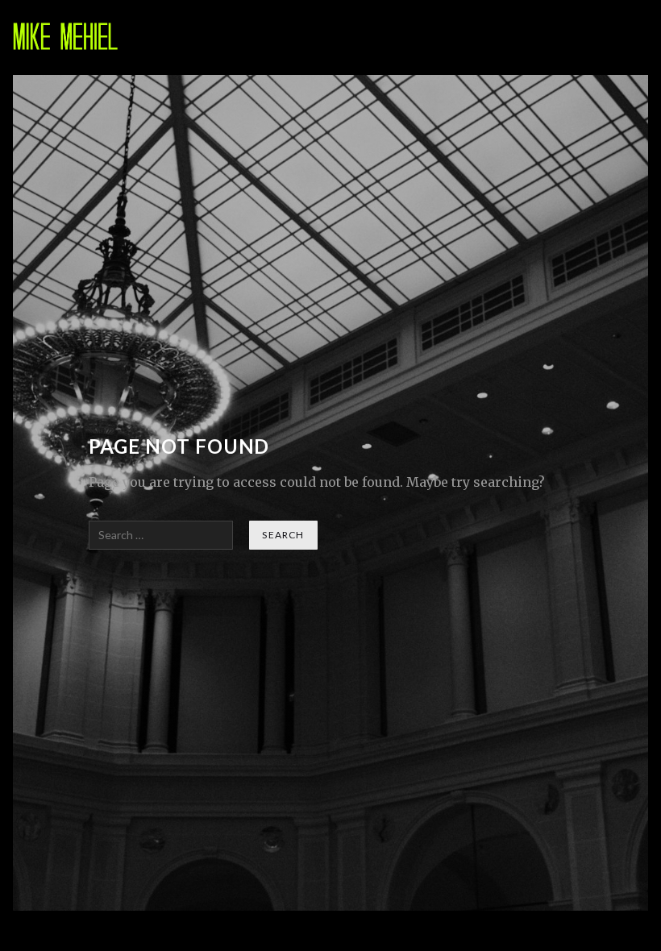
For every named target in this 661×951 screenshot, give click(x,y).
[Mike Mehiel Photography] (65, 37)
